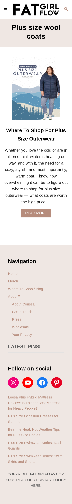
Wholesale (20, 327)
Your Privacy (22, 335)
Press (16, 319)
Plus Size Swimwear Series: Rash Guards (35, 445)
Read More (37, 214)
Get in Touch (22, 312)
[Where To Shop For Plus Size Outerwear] (36, 90)
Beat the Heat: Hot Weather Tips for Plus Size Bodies (34, 432)
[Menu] (6, 9)
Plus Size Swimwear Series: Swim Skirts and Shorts (35, 459)
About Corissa (23, 304)
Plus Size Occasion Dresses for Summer (33, 419)
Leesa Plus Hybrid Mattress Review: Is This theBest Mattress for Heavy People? (34, 403)
